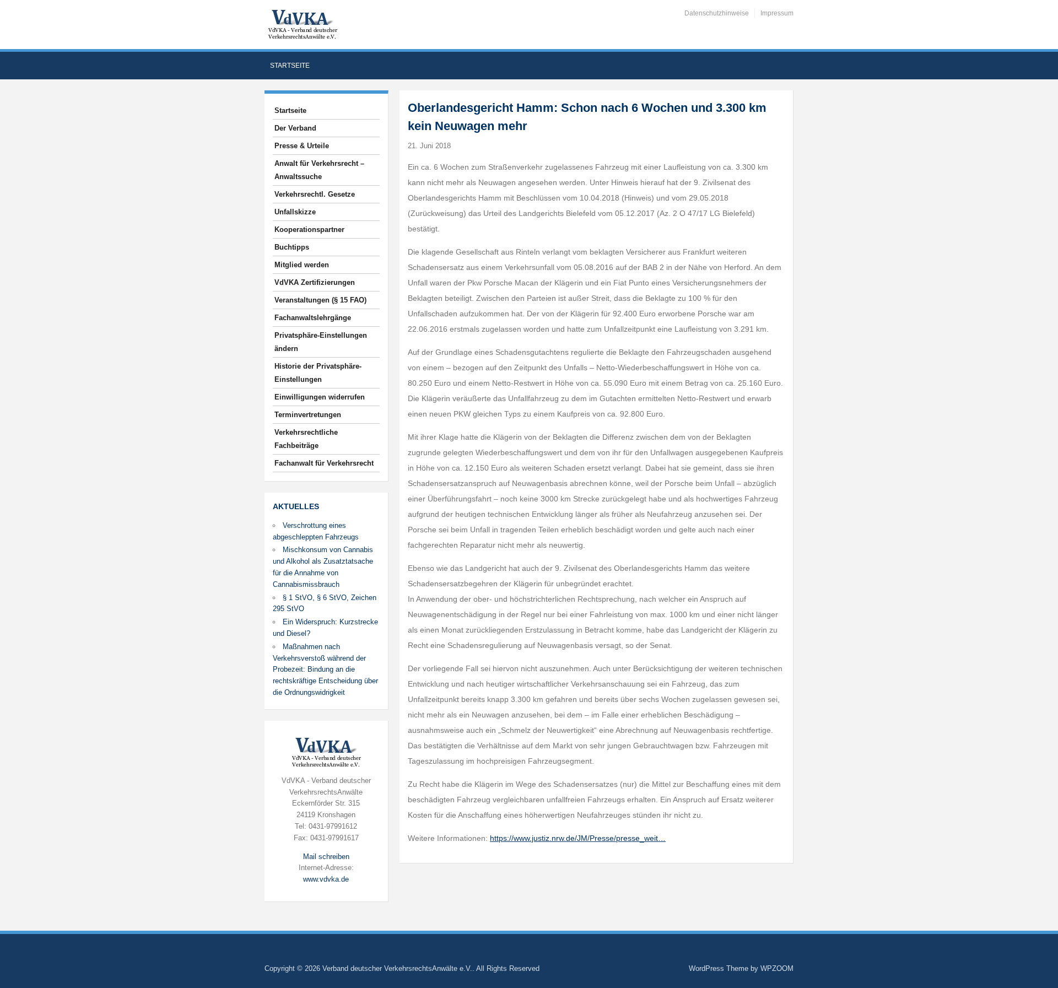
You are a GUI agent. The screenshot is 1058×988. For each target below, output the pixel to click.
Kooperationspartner (309, 229)
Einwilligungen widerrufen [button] (319, 397)
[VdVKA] (302, 24)
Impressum (777, 13)
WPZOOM (777, 968)
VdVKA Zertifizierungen (314, 282)
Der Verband (295, 128)
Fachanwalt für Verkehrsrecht (324, 463)
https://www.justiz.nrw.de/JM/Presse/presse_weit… (578, 838)
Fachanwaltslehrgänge (312, 318)
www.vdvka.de (326, 879)
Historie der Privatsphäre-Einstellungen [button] (317, 373)
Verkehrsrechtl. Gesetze (314, 194)
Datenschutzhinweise (716, 13)
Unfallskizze (295, 212)
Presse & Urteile (301, 146)
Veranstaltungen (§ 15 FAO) (320, 300)
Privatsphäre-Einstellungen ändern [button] (320, 342)
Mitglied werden (301, 265)
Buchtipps (291, 247)
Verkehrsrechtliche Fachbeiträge (306, 439)
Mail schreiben (326, 856)
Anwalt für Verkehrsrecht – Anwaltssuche (319, 170)
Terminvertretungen (307, 415)
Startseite (290, 65)
